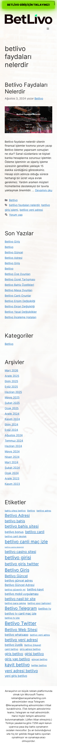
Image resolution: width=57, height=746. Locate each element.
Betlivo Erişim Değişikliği (20, 301)
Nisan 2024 (12, 456)
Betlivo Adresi (13, 257)
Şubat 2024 (12, 467)
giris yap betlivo (17, 659)
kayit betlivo (17, 664)
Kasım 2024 (12, 419)
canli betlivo (11, 649)
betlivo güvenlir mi (15, 589)
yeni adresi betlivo (21, 670)
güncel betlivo (39, 659)
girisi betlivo (34, 654)
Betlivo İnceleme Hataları (20, 317)
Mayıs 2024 (12, 451)
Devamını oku (43, 190)
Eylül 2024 (11, 429)
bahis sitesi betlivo (15, 510)
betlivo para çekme (15, 603)
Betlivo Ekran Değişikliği (20, 306)
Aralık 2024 (12, 413)
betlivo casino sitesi (20, 551)
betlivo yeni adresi (31, 209)
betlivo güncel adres (19, 580)
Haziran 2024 (13, 446)
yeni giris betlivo (16, 676)
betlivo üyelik (14, 645)
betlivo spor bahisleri (39, 603)
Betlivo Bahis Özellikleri (19, 284)
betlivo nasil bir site (20, 599)
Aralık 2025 (12, 375)
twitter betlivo (39, 665)
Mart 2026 (11, 370)
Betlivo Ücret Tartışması (20, 279)
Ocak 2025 (12, 408)
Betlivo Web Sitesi (21, 629)
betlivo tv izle (12, 617)
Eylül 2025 (11, 386)
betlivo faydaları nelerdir (24, 205)
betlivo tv (44, 608)
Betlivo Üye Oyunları (17, 274)
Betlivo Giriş (12, 241)
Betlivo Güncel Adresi (19, 585)
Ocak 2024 (12, 473)
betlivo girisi (18, 557)
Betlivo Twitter (20, 623)
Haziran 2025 (13, 392)
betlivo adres (44, 510)
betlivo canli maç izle (26, 541)
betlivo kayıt (35, 589)
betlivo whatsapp (16, 634)
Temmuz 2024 (14, 440)
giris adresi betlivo (30, 649)
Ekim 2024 (11, 424)
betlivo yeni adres (40, 634)
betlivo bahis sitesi (22, 526)
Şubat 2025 (12, 402)
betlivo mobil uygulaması (21, 594)
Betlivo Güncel (14, 252)
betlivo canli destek (15, 536)
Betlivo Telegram (21, 608)
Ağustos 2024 (14, 435)
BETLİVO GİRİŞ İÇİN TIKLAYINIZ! (28, 4)
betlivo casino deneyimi (14, 547)
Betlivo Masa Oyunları (18, 290)
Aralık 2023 (12, 478)
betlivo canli (34, 532)
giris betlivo (14, 654)
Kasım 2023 (12, 483)
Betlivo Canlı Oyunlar (18, 295)
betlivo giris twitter (22, 564)
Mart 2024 (11, 462)
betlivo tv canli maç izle (20, 613)
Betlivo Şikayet (32, 645)
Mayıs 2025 (12, 397)
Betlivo (13, 200)
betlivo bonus (14, 532)
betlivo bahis (15, 521)
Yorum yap (15, 214)
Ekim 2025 (11, 381)
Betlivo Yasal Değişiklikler (21, 311)
